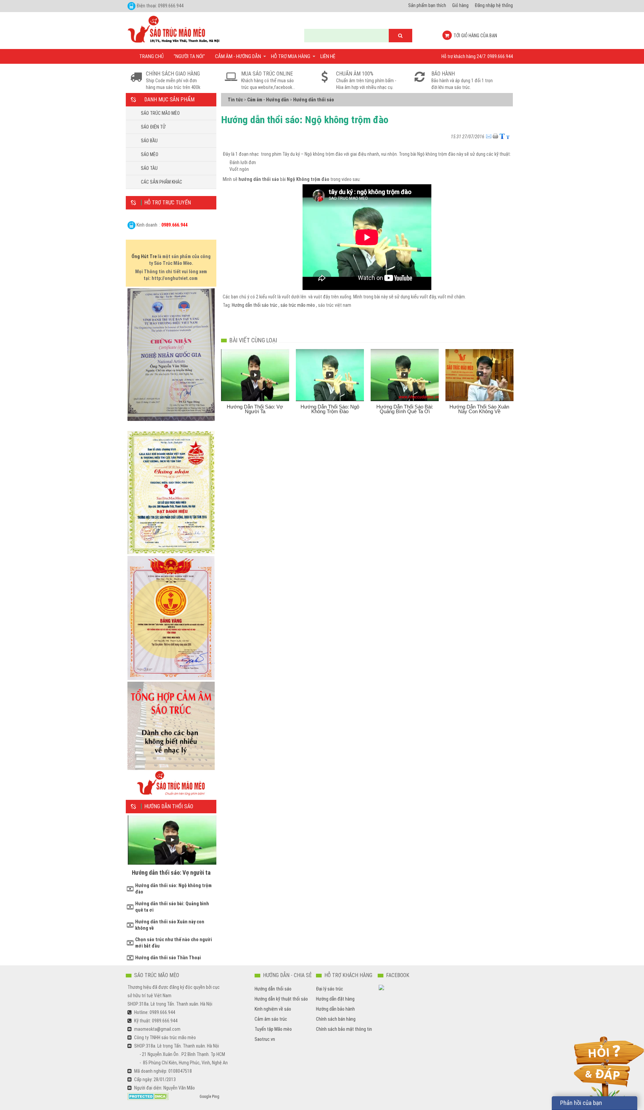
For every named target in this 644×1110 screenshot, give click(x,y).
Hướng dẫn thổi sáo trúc (255, 305)
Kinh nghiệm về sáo (273, 1009)
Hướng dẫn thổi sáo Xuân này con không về (479, 409)
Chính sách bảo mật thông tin (344, 1029)
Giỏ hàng (460, 5)
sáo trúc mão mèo (298, 305)
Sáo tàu (149, 168)
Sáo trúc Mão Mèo (160, 113)
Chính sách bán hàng (336, 1019)
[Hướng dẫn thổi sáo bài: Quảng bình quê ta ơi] (405, 375)
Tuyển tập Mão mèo (273, 1029)
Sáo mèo (149, 154)
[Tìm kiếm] (400, 35)
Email (489, 134)
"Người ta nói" (189, 56)
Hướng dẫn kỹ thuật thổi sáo (281, 999)
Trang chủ (151, 56)
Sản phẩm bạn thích (427, 5)
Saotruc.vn (265, 1039)
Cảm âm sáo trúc (271, 1019)
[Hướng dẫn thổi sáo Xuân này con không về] (479, 375)
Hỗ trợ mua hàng (290, 56)
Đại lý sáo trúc (329, 989)
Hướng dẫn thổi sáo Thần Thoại (168, 957)
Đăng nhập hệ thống (494, 5)
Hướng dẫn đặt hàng (335, 999)
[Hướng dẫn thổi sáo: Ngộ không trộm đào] (330, 375)
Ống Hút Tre (144, 256)
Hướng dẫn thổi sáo (273, 989)
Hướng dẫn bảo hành (335, 1009)
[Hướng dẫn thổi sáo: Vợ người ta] (255, 375)
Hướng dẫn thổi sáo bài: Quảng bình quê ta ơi (404, 409)
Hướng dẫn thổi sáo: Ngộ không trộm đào (330, 409)
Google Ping (209, 1096)
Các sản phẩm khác (161, 182)
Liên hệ (327, 56)
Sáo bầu (149, 140)
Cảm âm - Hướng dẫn (238, 56)
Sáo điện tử (153, 127)
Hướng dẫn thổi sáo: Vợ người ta (171, 872)
